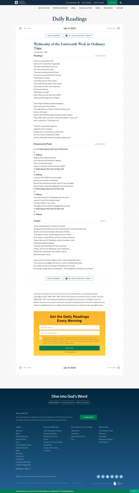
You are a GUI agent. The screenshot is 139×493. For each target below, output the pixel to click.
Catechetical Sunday (23, 462)
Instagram (116, 476)
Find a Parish (86, 2)
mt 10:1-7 (102, 221)
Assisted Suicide (22, 448)
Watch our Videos (83, 402)
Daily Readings (71, 2)
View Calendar (53, 35)
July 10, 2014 (111, 28)
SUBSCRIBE (69, 348)
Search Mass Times (50, 436)
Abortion (19, 431)
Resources (103, 433)
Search (120, 2)
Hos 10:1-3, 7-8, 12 (100, 55)
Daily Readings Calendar (79, 3)
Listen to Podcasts (68, 402)
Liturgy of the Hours (50, 448)
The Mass (47, 450)
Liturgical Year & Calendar (53, 442)
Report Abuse (99, 2)
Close (133, 491)
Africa (18, 433)
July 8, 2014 (27, 28)
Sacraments (47, 445)
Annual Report (21, 439)
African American (22, 436)
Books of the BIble (50, 433)
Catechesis (20, 459)
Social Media (103, 442)
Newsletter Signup (106, 439)
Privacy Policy (77, 483)
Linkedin (112, 476)
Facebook (103, 476)
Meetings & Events (78, 436)
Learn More (88, 417)
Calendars (102, 436)
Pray (73, 439)
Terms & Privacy (71, 352)
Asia (17, 442)
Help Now (112, 2)
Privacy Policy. (69, 343)
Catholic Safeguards (23, 465)
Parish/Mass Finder (106, 431)
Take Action (75, 431)
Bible (18, 450)
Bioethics (19, 453)
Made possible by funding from (101, 483)
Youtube (107, 476)
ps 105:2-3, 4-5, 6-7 (100, 144)
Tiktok (121, 476)
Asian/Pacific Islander (23, 445)
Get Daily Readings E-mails (79, 35)
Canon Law (20, 456)
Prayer (46, 439)
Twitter (98, 476)
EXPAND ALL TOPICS (22, 468)
